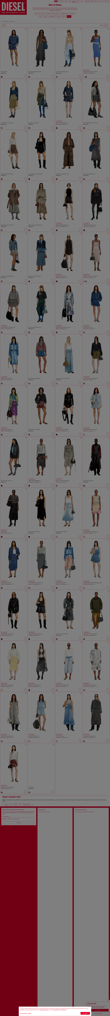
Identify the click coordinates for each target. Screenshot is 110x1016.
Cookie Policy (63, 1009)
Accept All (85, 1013)
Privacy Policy (56, 1009)
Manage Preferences (44, 1009)
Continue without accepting (25, 1013)
